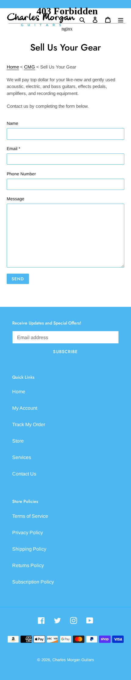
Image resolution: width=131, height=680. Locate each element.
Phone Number (21, 173)
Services (21, 457)
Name (12, 123)
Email (13, 148)
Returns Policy (28, 565)
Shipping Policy (29, 549)
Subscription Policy (33, 581)
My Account (24, 408)
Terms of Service (30, 516)
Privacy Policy (27, 532)
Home (18, 391)
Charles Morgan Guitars (73, 659)
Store (18, 440)
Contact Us (24, 473)
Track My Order (28, 424)
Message (15, 198)
